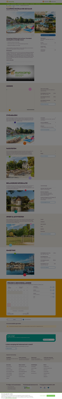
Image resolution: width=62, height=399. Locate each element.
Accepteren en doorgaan (51, 395)
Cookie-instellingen (43, 395)
